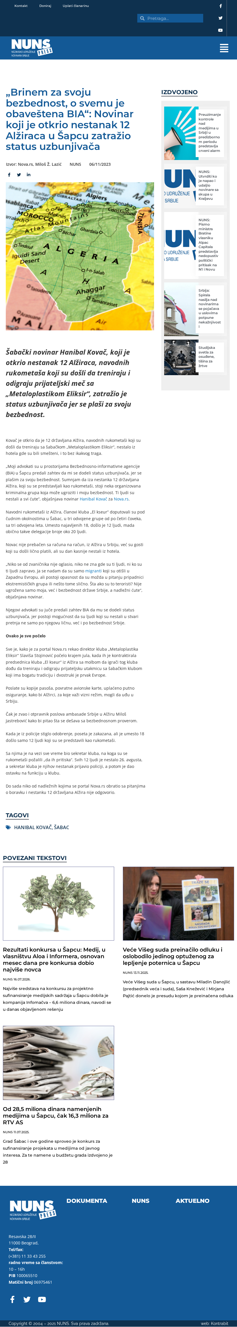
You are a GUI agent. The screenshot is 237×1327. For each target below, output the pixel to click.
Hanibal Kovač (93, 499)
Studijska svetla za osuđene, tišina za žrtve (207, 356)
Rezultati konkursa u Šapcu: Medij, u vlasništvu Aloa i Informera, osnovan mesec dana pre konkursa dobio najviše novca (54, 959)
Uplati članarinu (76, 6)
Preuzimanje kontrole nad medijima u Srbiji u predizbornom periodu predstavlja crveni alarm (210, 132)
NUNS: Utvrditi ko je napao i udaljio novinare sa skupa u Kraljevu (209, 185)
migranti (93, 571)
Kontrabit (219, 1323)
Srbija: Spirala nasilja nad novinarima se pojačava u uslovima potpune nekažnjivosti (210, 308)
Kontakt (21, 6)
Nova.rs (121, 499)
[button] (150, 48)
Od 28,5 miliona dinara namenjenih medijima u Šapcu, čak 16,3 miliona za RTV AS (56, 1116)
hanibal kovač (33, 827)
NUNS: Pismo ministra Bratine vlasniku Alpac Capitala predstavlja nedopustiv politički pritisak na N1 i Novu (208, 245)
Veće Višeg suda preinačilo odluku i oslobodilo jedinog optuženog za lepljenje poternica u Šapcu (172, 956)
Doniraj (45, 6)
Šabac (61, 827)
